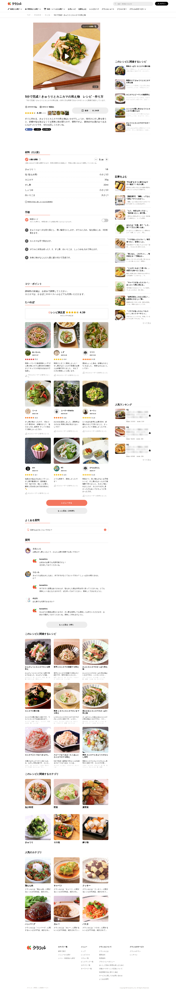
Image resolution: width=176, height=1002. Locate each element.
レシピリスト (85, 955)
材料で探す (62, 951)
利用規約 (102, 958)
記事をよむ (83, 9)
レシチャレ (134, 955)
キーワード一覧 (86, 969)
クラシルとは (103, 951)
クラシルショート (108, 9)
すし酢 (28, 185)
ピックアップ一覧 (87, 962)
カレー (57, 924)
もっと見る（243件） (67, 511)
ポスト (38, 129)
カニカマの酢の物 (32, 711)
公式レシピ (72, 9)
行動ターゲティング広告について (110, 969)
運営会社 (102, 955)
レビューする (66, 503)
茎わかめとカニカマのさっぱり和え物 (95, 712)
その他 (57, 842)
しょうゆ (29, 190)
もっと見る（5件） (66, 625)
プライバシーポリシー (107, 962)
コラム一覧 (85, 958)
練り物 (85, 842)
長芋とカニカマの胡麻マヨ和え (66, 667)
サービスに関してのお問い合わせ (110, 976)
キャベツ (58, 885)
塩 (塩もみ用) (31, 174)
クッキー (86, 885)
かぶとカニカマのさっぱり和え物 (95, 668)
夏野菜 (85, 807)
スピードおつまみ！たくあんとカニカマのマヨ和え (66, 756)
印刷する (47, 129)
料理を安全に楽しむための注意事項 (40, 202)
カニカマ (29, 179)
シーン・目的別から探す (66, 958)
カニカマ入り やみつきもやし (37, 755)
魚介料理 (29, 807)
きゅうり (29, 169)
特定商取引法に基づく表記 (108, 972)
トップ (83, 951)
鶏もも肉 (29, 885)
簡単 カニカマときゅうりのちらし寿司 (95, 756)
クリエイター (122, 9)
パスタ (85, 924)
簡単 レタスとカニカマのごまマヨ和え (66, 712)
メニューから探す (64, 955)
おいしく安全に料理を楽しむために (111, 965)
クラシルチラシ (135, 951)
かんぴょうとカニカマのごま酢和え (37, 668)
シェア (30, 129)
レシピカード (94, 9)
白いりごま (30, 195)
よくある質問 (103, 979)
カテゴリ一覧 (85, 965)
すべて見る (147, 323)
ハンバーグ (30, 924)
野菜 (56, 807)
